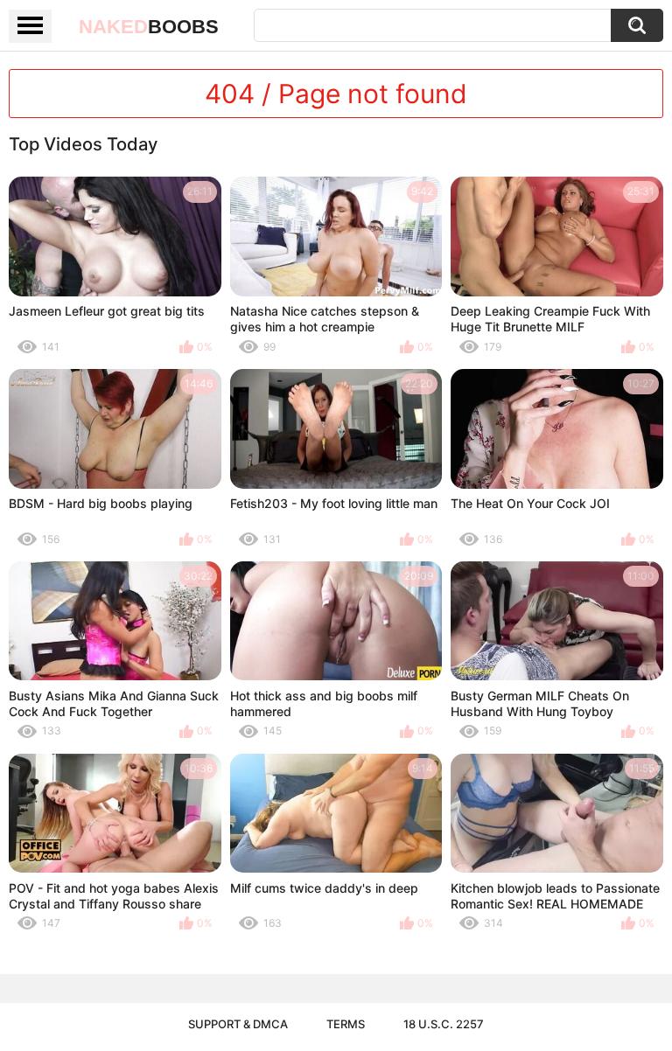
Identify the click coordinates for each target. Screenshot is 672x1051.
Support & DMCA (238, 1024)
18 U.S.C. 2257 (443, 1024)
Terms (345, 1024)
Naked (149, 27)
